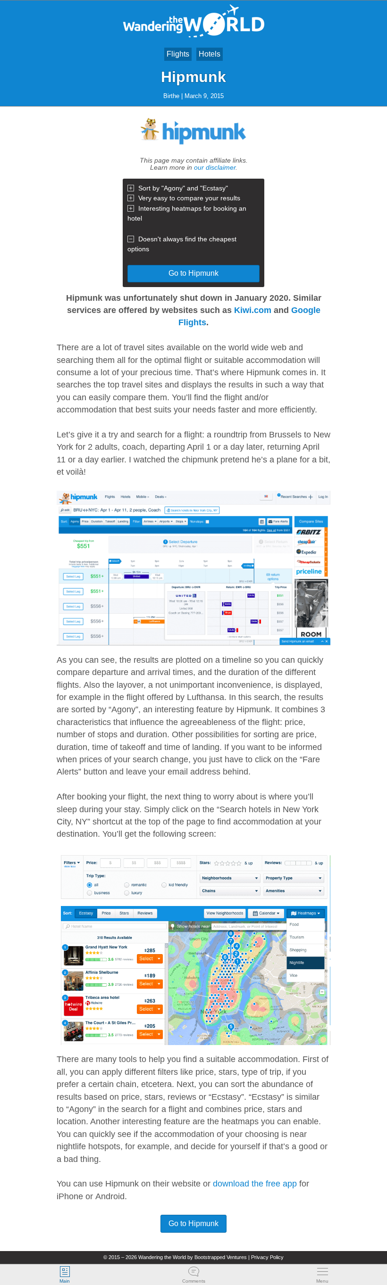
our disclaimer (215, 167)
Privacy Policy (267, 1257)
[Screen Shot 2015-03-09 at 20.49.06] (193, 568)
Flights (178, 54)
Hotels (209, 54)
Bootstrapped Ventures (220, 1257)
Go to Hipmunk (193, 273)
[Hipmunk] (193, 150)
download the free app (255, 1183)
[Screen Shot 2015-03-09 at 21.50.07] (193, 949)
